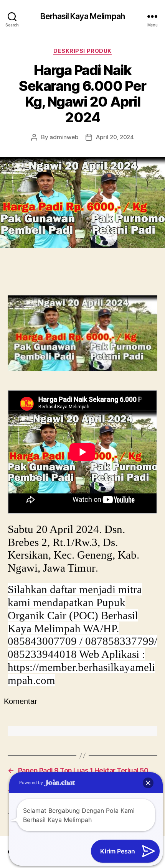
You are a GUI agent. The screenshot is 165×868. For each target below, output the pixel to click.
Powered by (31, 782)
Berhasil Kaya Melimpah (82, 16)
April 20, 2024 (115, 137)
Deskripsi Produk (82, 51)
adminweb (64, 137)
